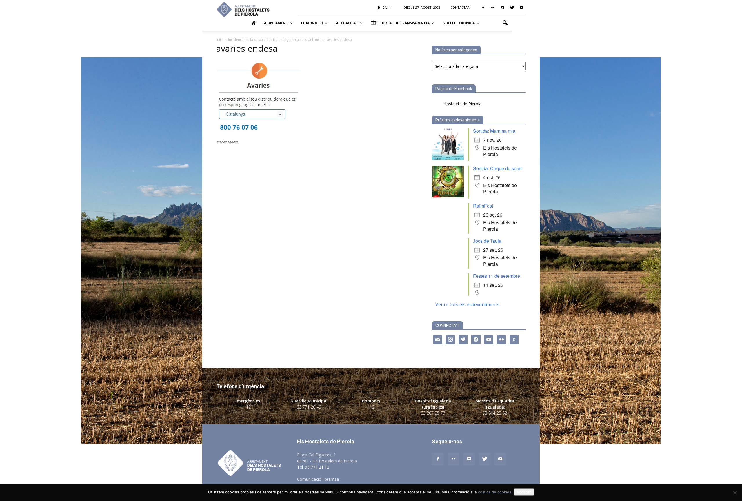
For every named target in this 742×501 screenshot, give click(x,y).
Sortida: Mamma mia (494, 131)
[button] (505, 23)
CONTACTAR (460, 7)
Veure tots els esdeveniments (467, 304)
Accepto (524, 492)
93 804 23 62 (495, 413)
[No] (735, 492)
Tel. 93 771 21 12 (313, 467)
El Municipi (312, 23)
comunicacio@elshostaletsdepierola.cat (378, 479)
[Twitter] (512, 7)
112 (247, 407)
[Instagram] (502, 7)
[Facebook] (483, 7)
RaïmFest (483, 205)
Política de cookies (494, 492)
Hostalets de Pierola (462, 103)
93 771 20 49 (309, 407)
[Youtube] (521, 7)
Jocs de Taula (487, 240)
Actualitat (347, 23)
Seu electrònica (459, 23)
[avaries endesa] (258, 136)
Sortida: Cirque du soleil (498, 168)
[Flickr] (492, 7)
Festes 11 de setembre (496, 276)
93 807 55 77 (433, 413)
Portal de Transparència (404, 23)
